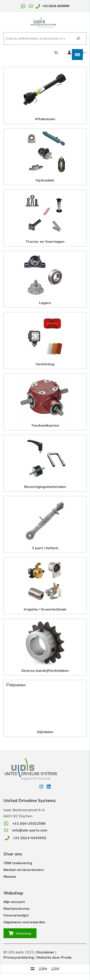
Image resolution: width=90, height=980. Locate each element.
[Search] (78, 38)
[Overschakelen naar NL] (32, 968)
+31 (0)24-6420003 (55, 6)
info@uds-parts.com (29, 830)
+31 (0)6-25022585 (29, 823)
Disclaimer (45, 952)
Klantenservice (16, 908)
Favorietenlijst (16, 915)
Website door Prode (54, 957)
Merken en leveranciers (23, 869)
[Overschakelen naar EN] (43, 968)
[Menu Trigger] (77, 54)
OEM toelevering (17, 863)
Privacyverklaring (18, 957)
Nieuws (9, 876)
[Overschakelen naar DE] (55, 968)
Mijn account (14, 902)
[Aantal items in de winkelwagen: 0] (56, 52)
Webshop (23, 933)
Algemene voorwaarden (24, 922)
